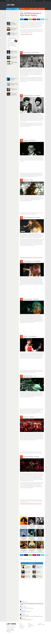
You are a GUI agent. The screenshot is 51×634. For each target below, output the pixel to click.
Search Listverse (22, 625)
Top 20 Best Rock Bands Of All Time (26, 34)
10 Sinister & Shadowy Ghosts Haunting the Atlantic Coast (14, 57)
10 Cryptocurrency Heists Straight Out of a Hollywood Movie (14, 29)
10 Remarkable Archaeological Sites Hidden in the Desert (14, 24)
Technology (12, 32)
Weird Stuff (12, 77)
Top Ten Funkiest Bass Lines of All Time (27, 577)
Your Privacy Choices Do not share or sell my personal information (10, 630)
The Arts (12, 50)
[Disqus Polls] (32, 590)
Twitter (38, 624)
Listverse (8, 625)
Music (21, 11)
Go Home (7, 1)
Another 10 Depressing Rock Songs (38, 572)
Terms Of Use (13, 627)
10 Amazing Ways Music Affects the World (27, 572)
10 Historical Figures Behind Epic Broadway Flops (14, 52)
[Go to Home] (10, 7)
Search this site (44, 1)
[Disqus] (32, 610)
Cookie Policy (12, 628)
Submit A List (30, 624)
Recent (15, 9)
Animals (12, 92)
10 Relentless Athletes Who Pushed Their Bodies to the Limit (14, 84)
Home (20, 624)
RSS (43, 624)
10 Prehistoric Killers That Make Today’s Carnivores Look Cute (14, 94)
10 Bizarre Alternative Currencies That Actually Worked (14, 63)
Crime (11, 27)
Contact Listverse (30, 625)
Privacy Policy (8, 628)
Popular (18, 9)
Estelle (22, 17)
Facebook (40, 624)
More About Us (10, 48)
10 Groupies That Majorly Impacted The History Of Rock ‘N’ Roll (31, 257)
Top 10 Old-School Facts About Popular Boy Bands (39, 567)
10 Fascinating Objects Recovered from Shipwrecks (14, 79)
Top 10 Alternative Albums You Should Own (39, 577)
